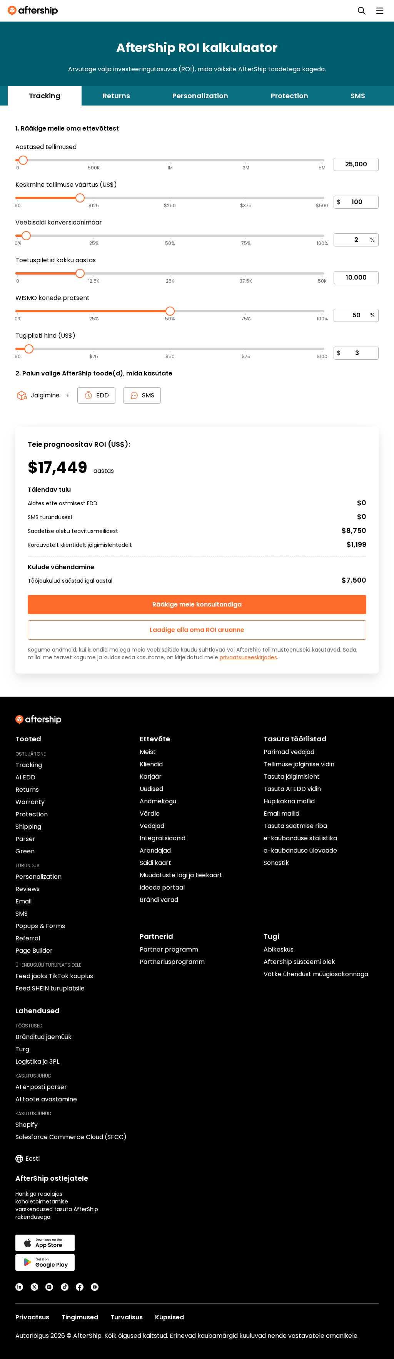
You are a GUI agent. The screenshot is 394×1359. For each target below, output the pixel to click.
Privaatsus (32, 1317)
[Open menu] (379, 10)
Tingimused (80, 1317)
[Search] (362, 11)
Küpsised (169, 1317)
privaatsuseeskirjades (248, 657)
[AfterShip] (35, 11)
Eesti (32, 1158)
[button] (197, 630)
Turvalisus (126, 1317)
